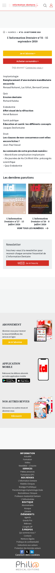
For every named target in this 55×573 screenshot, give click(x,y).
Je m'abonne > (27, 53)
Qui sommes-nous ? (27, 532)
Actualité (27, 456)
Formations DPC (27, 474)
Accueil (4, 32)
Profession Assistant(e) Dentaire (27, 496)
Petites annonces (27, 471)
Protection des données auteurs (28, 548)
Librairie (27, 511)
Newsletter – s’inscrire (27, 465)
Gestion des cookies (27, 555)
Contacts (27, 535)
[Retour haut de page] (49, 565)
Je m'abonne (15, 342)
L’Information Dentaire (27, 480)
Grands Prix (27, 520)
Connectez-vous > (34, 67)
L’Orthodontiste (27, 499)
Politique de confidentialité (27, 542)
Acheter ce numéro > (27, 61)
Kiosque (27, 508)
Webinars (27, 523)
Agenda (27, 517)
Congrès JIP (28, 526)
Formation (27, 459)
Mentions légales (27, 539)
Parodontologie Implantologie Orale (27, 490)
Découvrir (16, 415)
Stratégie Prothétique (27, 487)
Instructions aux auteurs (27, 545)
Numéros (12, 32)
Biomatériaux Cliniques (27, 493)
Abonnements (27, 505)
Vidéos (27, 462)
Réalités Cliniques (27, 483)
